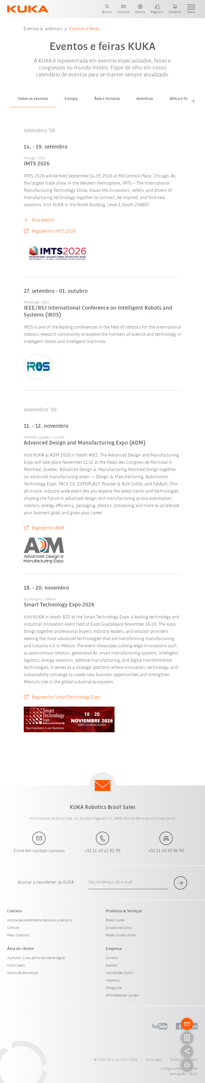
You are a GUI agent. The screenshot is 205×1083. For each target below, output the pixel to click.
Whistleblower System (122, 996)
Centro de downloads (22, 973)
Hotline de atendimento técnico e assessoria (39, 920)
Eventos (111, 966)
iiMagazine (114, 988)
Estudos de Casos (119, 928)
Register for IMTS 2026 (54, 231)
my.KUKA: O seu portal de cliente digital (36, 958)
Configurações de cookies (179, 1069)
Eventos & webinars (42, 29)
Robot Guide (115, 920)
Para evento (43, 220)
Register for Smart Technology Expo (66, 697)
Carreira (112, 958)
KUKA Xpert (16, 966)
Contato (13, 928)
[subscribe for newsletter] (180, 883)
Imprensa (113, 981)
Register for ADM (48, 528)
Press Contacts (18, 935)
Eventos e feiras (84, 29)
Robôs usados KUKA (121, 935)
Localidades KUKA (119, 973)
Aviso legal (154, 1060)
